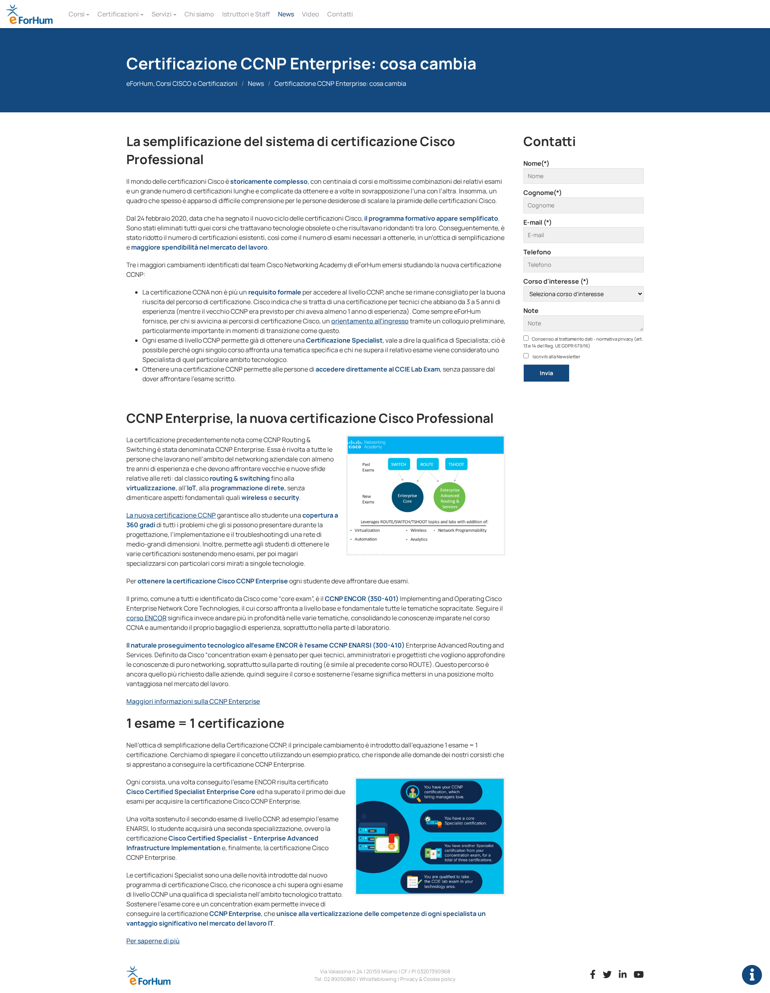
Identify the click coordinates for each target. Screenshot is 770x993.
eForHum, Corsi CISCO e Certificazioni (181, 83)
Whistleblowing (378, 979)
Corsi (77, 14)
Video (310, 14)
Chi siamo (199, 14)
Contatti (340, 14)
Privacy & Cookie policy (428, 979)
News (286, 14)
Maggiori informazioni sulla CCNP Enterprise (193, 701)
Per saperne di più (153, 940)
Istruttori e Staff (246, 14)
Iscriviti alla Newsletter (556, 356)
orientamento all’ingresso (370, 321)
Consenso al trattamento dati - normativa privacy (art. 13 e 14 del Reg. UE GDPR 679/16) (583, 342)
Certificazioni (118, 14)
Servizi (162, 14)
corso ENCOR (146, 617)
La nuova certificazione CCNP (171, 515)
